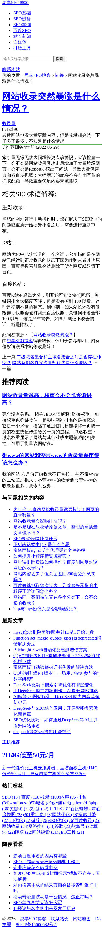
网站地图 (82, 918)
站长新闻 (22, 36)
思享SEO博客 (15, 2)
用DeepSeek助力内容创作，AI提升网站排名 (55, 690)
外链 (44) (61, 803)
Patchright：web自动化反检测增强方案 (50, 649)
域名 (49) (44, 803)
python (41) (80, 803)
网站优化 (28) (65, 814)
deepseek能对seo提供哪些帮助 (42, 731)
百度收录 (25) (87, 820)
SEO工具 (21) (71, 832)
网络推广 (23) (41, 826)
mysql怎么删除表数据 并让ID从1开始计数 (53, 632)
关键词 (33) (20, 808)
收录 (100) (50, 797)
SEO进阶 (22, 18)
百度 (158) (31, 797)
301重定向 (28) (38, 814)
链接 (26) (40, 820)
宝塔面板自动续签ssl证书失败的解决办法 (53, 667)
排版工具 (22, 48)
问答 (59, 75)
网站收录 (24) (15, 826)
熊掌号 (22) (82, 826)
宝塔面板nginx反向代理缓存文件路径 (49, 550)
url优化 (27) (20, 820)
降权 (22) (23, 832)
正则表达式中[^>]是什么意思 (41, 544)
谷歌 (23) (63, 826)
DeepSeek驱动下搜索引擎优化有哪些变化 (53, 684)
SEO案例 (22, 24)
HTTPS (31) (59, 808)
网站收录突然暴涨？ (53, 334)
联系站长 (60, 918)
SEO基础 (22, 13)
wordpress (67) (22, 803)
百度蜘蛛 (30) (83, 808)
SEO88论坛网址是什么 (35, 538)
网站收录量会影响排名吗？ (40, 521)
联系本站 (11, 69)
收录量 (9, 123)
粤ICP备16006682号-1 (36, 924)
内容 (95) (68, 797)
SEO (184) (11, 797)
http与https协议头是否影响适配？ (45, 608)
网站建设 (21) (45, 832)
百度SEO (22, 30)
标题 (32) (39, 808)
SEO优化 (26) (61, 820)
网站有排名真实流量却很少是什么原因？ (52, 362)
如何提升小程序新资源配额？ (42, 556)
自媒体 (20, 42)
